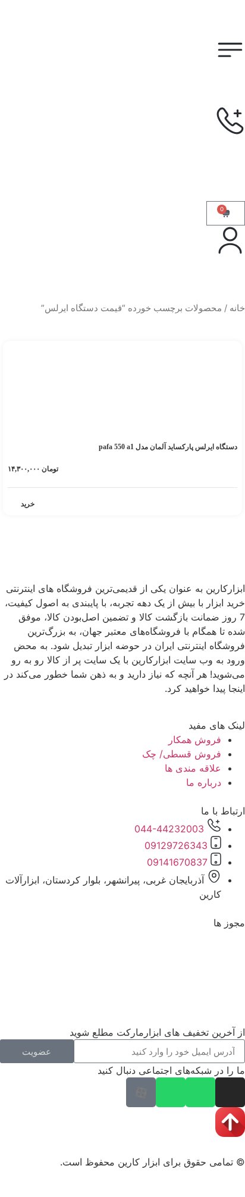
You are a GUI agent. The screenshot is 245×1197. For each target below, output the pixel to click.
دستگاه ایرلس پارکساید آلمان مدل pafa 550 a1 (168, 447)
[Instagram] (230, 1092)
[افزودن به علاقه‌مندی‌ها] (18, 352)
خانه (237, 308)
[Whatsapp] (200, 1092)
